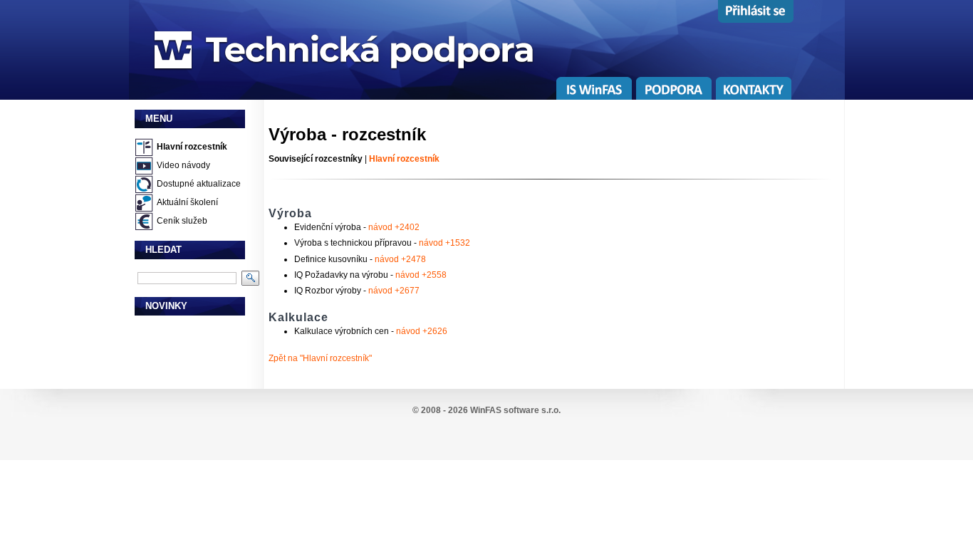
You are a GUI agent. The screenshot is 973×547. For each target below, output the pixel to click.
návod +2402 (394, 227)
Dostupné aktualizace (199, 184)
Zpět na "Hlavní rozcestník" (320, 358)
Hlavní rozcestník (192, 147)
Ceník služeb (182, 221)
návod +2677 (394, 291)
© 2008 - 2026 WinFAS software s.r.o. (486, 410)
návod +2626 (421, 331)
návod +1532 (444, 243)
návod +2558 (421, 275)
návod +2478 (400, 259)
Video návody (183, 165)
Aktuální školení (187, 202)
